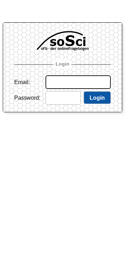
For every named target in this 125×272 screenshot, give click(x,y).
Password (26, 98)
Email (21, 82)
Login (62, 64)
